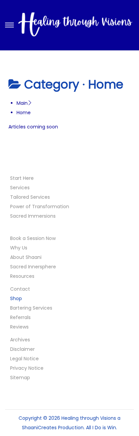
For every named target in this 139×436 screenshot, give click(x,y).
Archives (20, 339)
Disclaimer (22, 349)
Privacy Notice (27, 368)
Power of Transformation (39, 206)
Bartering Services (31, 308)
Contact (20, 289)
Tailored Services (30, 197)
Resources (22, 276)
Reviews (19, 326)
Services (20, 187)
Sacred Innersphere (33, 266)
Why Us (18, 247)
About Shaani (25, 257)
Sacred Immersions (33, 216)
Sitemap (20, 377)
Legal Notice (24, 358)
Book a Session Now (33, 238)
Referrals (20, 317)
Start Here (22, 178)
